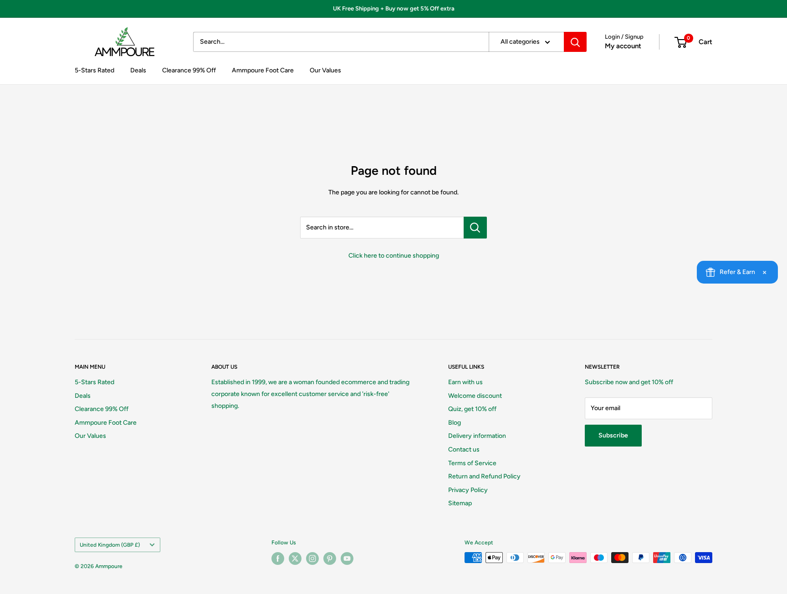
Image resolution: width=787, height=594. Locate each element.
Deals (138, 70)
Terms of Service (472, 463)
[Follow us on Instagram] (312, 558)
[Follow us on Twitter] (295, 558)
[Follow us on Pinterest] (329, 558)
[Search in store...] (475, 228)
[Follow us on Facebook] (277, 558)
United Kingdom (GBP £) (110, 545)
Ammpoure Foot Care (263, 70)
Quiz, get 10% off (472, 409)
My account (623, 46)
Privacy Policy (468, 490)
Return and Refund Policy (484, 476)
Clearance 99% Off (189, 70)
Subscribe (613, 435)
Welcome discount (475, 396)
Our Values (325, 70)
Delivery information (477, 436)
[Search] (575, 42)
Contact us (464, 449)
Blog (454, 422)
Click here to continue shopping (393, 255)
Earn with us (465, 382)
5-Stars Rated (94, 70)
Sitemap (460, 503)
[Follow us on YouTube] (347, 558)
